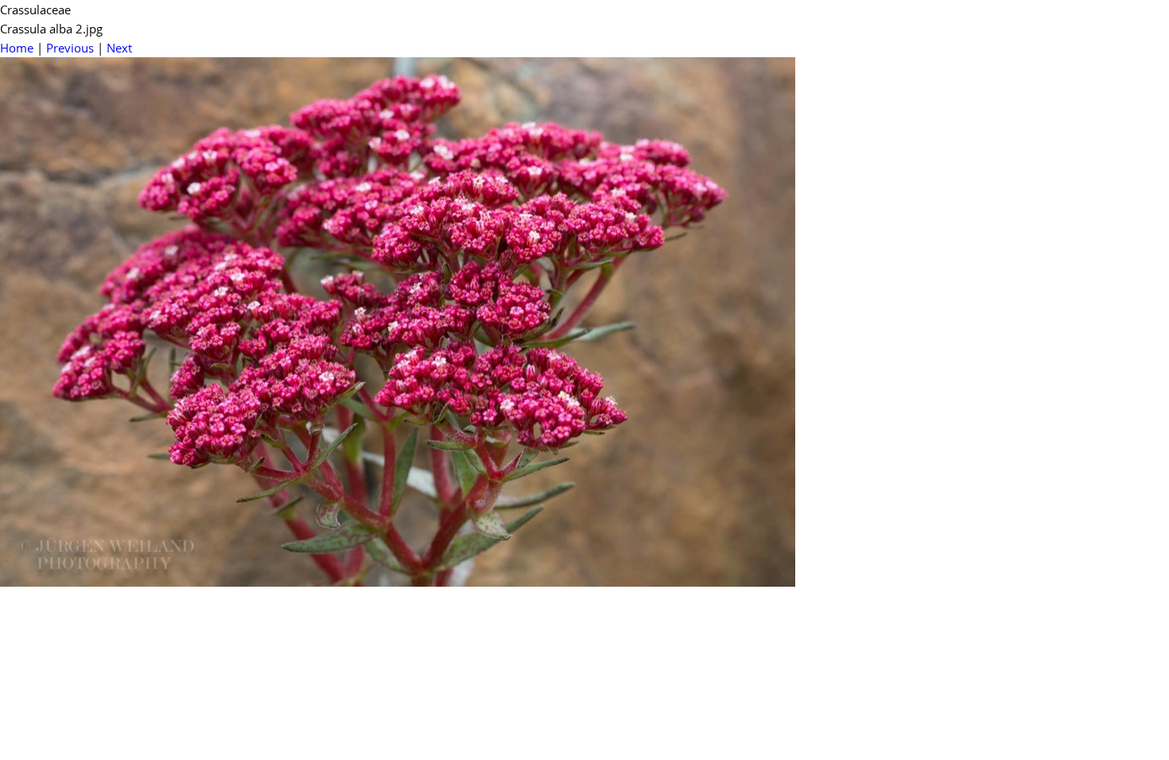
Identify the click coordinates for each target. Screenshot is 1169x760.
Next (119, 48)
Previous (70, 48)
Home (16, 48)
